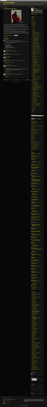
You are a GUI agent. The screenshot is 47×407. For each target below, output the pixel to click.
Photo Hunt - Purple (35, 63)
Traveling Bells (34, 360)
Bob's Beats (33, 257)
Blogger (27, 405)
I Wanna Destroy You (35, 81)
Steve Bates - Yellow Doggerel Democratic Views (36, 224)
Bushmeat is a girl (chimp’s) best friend (37, 86)
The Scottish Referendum (34, 263)
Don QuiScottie (34, 251)
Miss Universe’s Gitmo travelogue (36, 105)
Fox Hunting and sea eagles (36, 69)
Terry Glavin (33, 351)
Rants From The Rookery (35, 345)
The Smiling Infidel (34, 284)
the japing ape (34, 356)
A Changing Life (34, 292)
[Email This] (14, 35)
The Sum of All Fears (34, 237)
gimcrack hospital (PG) (35, 277)
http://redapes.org (7, 46)
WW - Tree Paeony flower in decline (37, 36)
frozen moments (34, 316)
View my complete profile (34, 14)
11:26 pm (6, 58)
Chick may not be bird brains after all (37, 103)
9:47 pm (6, 63)
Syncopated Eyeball (34, 199)
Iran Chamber (33, 128)
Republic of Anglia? (34, 194)
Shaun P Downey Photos (34, 123)
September (34, 25)
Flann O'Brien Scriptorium (34, 131)
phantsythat (33, 185)
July (33, 27)
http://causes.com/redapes (12, 47)
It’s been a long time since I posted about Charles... (37, 88)
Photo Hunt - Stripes (35, 99)
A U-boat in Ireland (35, 100)
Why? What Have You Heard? (35, 369)
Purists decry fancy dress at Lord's (37, 83)
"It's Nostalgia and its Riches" (36, 219)
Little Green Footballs (35, 328)
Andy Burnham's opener (34, 173)
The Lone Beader (34, 196)
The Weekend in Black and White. (35, 156)
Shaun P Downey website (34, 122)
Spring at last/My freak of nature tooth (36, 231)
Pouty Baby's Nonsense (35, 344)
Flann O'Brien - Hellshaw (34, 132)
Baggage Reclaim (34, 280)
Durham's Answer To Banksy (35, 260)
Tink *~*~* (6, 59)
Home (16, 79)
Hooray (33, 75)
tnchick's (33, 359)
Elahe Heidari (32, 124)
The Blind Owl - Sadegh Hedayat (35, 144)
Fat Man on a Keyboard (35, 313)
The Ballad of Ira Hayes (35, 33)
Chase (32, 208)
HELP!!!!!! (33, 269)
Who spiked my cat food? (35, 85)
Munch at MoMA (34, 275)
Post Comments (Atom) (17, 81)
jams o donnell (7, 56)
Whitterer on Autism (34, 366)
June (33, 28)
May (33, 29)
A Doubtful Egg (34, 222)
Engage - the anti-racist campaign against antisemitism (36, 311)
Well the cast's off (35, 73)
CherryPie (6, 53)
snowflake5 (33, 262)
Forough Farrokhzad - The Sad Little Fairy (36, 142)
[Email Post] (13, 35)
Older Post (27, 79)
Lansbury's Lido (34, 325)
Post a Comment (6, 76)
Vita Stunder (33, 363)
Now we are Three (35, 102)
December (34, 22)
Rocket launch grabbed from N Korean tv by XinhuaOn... (37, 89)
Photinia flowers (34, 31)
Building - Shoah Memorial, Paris (36, 32)
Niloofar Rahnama (33, 138)
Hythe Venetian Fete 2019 (35, 211)
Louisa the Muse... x (34, 331)
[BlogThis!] (15, 35)
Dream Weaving (34, 308)
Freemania (33, 242)
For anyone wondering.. (34, 186)
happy (32, 278)
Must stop (33, 159)
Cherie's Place (34, 161)
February (34, 107)
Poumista (33, 233)
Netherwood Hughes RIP (35, 84)
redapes (6, 39)
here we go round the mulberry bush (36, 240)
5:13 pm (6, 48)
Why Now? (33, 188)
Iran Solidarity (34, 321)
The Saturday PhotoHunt (35, 357)
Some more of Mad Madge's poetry (37, 66)
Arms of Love (34, 80)
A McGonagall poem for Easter (36, 78)
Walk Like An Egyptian (34, 217)
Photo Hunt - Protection (35, 42)
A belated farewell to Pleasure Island (9, 62)
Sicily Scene (33, 175)
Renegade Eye (34, 348)
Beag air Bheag (34, 301)
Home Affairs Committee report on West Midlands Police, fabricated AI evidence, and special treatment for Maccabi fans (37, 180)
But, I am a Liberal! (34, 245)
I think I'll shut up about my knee (36, 68)
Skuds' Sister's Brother (35, 170)
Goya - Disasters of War (34, 149)
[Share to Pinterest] (17, 35)
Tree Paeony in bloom (35, 37)
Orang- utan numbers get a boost (36, 76)
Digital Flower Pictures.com (35, 305)
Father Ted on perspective (36, 40)
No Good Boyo (34, 265)
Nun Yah (33, 341)
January (34, 108)
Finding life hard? (34, 158)
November (34, 23)
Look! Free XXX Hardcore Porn (36, 38)
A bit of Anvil (34, 98)
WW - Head (34, 74)
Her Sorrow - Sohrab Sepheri (36, 104)
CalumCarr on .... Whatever (35, 304)
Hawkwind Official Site (33, 148)
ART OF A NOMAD (34, 298)
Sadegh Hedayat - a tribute (34, 143)
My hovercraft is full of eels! (35, 338)
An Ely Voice (33, 295)
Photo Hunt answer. (35, 79)
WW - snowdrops (35, 55)
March (33, 106)
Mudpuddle (33, 335)
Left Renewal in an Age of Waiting (35, 183)
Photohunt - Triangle (35, 82)
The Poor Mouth (8, 3)
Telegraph (9, 24)
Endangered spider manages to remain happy (36, 43)
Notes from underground (35, 205)
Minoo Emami (32, 136)
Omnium (33, 153)
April (33, 30)
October (34, 24)
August (33, 26)
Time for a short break (35, 41)
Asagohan (34, 77)
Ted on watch (34, 67)
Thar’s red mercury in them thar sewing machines (36, 70)
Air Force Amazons (34, 213)
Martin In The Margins (35, 228)
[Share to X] (16, 35)
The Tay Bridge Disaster (35, 39)
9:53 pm (6, 66)
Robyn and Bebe (34, 101)
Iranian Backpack (34, 322)
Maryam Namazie (34, 332)
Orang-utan (6, 36)
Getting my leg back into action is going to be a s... (36, 52)
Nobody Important (34, 271)
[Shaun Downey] (31, 374)
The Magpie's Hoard (34, 287)
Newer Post (5, 79)
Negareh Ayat (32, 137)
